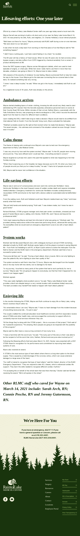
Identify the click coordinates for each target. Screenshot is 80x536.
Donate (64, 502)
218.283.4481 (42, 435)
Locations (49, 505)
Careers (48, 492)
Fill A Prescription (68, 496)
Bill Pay (64, 485)
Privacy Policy (66, 507)
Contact (48, 500)
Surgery (48, 484)
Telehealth (66, 491)
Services (48, 480)
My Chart (65, 480)
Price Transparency (68, 513)
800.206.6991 (50, 438)
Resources (49, 488)
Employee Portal (51, 509)
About (47, 496)
